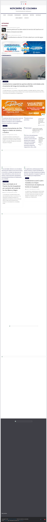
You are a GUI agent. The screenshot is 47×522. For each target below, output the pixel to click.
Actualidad (10, 15)
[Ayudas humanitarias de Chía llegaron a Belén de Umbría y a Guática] (12, 120)
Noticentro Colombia (13, 88)
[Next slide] (43, 108)
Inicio (4, 15)
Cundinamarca (17, 15)
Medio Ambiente (19, 17)
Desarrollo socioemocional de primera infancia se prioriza (41, 140)
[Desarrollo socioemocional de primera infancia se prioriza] (31, 141)
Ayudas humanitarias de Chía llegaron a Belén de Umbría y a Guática (12, 130)
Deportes (32, 15)
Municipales (25, 15)
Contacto (26, 17)
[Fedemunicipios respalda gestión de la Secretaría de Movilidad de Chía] (28, 130)
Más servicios (4, 513)
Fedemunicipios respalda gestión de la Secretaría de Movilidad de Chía (38, 129)
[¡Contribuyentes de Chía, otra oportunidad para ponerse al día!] (30, 122)
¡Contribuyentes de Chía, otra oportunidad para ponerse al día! (41, 121)
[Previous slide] (3, 108)
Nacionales (38, 15)
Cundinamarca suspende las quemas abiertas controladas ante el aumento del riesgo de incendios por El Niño (23, 85)
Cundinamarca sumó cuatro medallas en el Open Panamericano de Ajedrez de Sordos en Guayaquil (34, 184)
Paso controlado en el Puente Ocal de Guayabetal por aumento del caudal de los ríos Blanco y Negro (11, 187)
